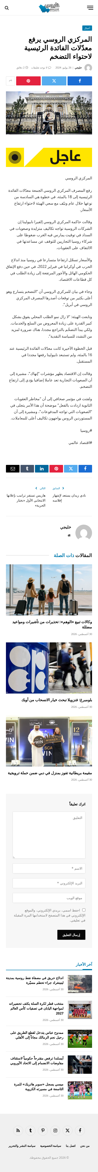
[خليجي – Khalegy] (49, 7)
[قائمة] (90, 7)
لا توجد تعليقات (39, 67)
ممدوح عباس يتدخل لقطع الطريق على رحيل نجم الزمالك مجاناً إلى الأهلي (37, 1034)
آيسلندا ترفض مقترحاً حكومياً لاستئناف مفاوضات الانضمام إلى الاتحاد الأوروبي (37, 1060)
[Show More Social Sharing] (10, 80)
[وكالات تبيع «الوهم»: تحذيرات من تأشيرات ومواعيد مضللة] (49, 590)
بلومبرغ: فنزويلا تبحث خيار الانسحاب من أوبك (56, 699)
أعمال (87, 28)
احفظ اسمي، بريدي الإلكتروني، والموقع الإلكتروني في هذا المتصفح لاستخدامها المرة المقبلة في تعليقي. (49, 915)
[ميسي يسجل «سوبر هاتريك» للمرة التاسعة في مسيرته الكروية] (80, 1090)
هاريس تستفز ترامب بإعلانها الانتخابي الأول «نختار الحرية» (26, 500)
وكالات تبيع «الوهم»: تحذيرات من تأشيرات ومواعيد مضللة (52, 624)
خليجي (78, 67)
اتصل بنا (70, 1146)
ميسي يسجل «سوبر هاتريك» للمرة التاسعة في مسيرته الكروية (39, 1086)
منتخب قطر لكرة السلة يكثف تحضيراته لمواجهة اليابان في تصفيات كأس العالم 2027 (36, 1008)
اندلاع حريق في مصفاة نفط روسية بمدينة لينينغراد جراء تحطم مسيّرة (35, 980)
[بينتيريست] (28, 80)
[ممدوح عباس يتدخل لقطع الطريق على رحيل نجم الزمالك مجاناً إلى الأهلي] (80, 1039)
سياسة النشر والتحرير (22, 1146)
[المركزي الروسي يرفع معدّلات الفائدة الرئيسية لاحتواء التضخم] (49, 112)
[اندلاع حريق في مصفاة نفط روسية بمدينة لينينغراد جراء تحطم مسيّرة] (80, 984)
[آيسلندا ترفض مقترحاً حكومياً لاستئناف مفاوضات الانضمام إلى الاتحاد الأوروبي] (80, 1064)
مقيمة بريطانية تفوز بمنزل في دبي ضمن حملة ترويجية (50, 772)
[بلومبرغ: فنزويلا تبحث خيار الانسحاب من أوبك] (49, 668)
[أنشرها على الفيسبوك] (80, 80)
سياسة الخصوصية (50, 1146)
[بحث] (7, 7)
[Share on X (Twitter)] (54, 80)
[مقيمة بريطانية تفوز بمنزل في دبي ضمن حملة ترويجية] (49, 740)
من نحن (84, 1146)
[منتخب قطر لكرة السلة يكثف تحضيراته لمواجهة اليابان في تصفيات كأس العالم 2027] (80, 1010)
